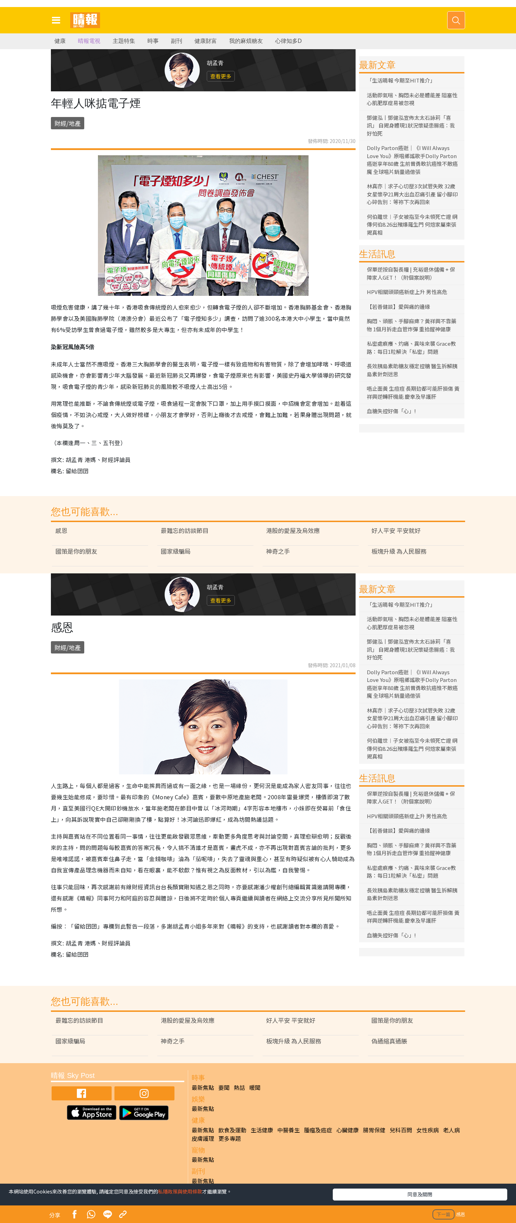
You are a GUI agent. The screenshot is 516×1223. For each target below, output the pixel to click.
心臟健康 (347, 1130)
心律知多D (288, 41)
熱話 (239, 1087)
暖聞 (254, 1087)
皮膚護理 (203, 1138)
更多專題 (229, 1138)
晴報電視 (89, 41)
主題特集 (124, 41)
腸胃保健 (374, 1130)
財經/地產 (67, 123)
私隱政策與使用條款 (180, 1191)
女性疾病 (427, 1130)
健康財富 (205, 41)
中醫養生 (288, 1130)
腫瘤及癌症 (318, 1130)
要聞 (224, 1087)
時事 (153, 41)
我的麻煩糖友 (246, 41)
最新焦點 (203, 1087)
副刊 (176, 41)
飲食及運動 (232, 1130)
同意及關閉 (420, 1194)
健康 (60, 41)
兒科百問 (401, 1130)
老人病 (451, 1130)
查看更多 (220, 76)
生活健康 (262, 1130)
